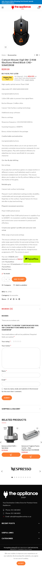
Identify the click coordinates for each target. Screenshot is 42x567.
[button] (31, 456)
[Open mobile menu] (3, 7)
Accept (21, 563)
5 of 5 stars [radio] (20, 341)
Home (4, 55)
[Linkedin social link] (16, 299)
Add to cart (19, 279)
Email (4, 380)
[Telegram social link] (19, 299)
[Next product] (39, 55)
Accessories (12, 55)
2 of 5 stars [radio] (15, 341)
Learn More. (29, 80)
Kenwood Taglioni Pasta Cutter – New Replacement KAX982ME (30, 448)
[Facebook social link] (8, 299)
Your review (6, 346)
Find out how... (7, 269)
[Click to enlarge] (5, 47)
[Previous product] (35, 55)
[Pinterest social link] (13, 299)
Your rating (6, 341)
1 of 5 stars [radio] (14, 341)
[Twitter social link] (10, 299)
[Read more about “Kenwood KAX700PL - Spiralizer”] (11, 455)
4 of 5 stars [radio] (19, 341)
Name (4, 371)
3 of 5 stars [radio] (17, 341)
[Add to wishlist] (17, 428)
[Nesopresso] (21, 469)
